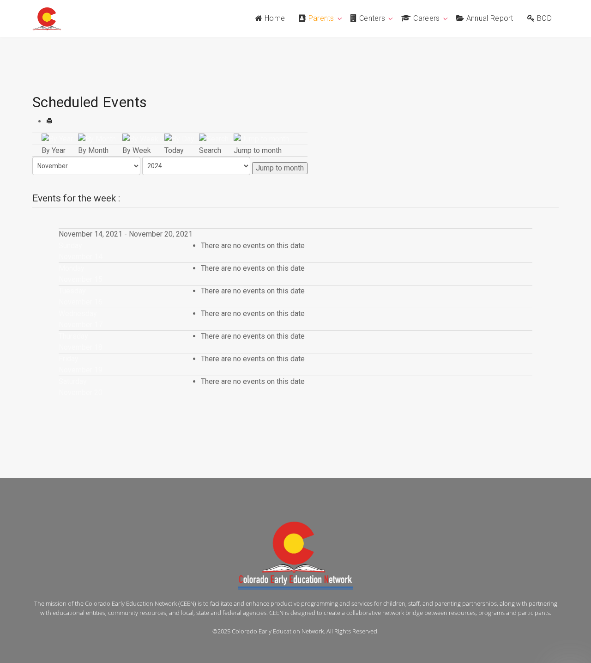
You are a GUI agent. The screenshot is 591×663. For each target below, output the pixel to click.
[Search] (214, 138)
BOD (544, 18)
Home (275, 18)
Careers (426, 18)
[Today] (179, 138)
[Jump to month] (261, 138)
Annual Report (489, 18)
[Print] (49, 121)
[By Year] (57, 138)
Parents (321, 18)
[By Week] (140, 138)
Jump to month (280, 168)
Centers (372, 18)
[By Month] (97, 138)
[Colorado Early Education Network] (46, 18)
